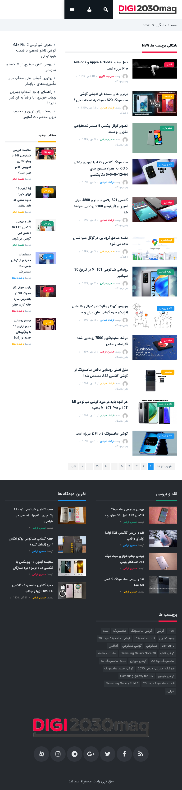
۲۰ (97, 466)
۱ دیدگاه (124, 113)
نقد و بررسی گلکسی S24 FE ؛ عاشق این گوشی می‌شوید (21, 230)
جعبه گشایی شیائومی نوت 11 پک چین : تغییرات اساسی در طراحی (33, 515)
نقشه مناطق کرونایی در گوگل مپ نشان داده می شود (100, 241)
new (171, 630)
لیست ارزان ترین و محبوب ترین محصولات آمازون (34, 114)
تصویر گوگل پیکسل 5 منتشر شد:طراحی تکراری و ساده (101, 129)
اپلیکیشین (166, 240)
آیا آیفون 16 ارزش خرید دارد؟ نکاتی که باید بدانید (22, 197)
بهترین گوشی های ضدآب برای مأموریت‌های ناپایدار (32, 81)
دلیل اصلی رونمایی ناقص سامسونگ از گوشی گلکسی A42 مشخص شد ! (101, 373)
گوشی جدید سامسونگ (118, 668)
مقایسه (168, 96)
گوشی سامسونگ (141, 630)
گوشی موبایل (138, 660)
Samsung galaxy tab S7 (136, 676)
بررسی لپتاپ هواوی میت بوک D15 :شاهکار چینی (124, 559)
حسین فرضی (107, 140)
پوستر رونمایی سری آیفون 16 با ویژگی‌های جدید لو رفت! (22, 329)
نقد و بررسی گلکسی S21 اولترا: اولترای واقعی (124, 535)
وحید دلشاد (18, 278)
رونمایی (168, 202)
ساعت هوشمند (106, 653)
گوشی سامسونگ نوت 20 (114, 638)
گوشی (160, 630)
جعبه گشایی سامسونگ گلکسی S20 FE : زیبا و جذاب (32, 588)
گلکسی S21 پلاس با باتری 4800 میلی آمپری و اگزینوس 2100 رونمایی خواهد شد (100, 206)
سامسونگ (119, 630)
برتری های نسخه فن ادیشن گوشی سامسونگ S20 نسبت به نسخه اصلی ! (101, 97)
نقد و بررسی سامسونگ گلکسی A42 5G (124, 582)
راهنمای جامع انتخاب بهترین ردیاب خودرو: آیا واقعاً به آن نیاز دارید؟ (32, 97)
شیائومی (151, 645)
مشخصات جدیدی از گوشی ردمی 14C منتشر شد (21, 263)
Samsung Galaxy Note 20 (138, 653)
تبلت (105, 630)
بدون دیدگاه (121, 82)
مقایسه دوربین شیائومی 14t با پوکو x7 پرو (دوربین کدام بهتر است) (21, 161)
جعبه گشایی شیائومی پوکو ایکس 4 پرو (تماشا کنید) (31, 541)
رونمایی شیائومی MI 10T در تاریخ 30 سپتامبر (101, 272)
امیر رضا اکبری (106, 76)
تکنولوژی (167, 128)
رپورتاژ (47, 152)
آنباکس (113, 645)
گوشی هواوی (166, 676)
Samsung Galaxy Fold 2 (122, 683)
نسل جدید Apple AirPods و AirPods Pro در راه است (101, 65)
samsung (168, 645)
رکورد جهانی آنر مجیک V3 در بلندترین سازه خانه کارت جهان (21, 296)
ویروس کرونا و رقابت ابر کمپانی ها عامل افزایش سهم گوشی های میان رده (100, 309)
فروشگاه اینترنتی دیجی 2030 (156, 668)
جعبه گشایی (165, 272)
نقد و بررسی (165, 165)
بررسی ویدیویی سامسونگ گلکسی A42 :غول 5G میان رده (124, 512)
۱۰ (106, 466)
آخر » (73, 466)
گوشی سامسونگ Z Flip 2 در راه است (102, 433)
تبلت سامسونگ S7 (113, 660)
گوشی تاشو (167, 653)
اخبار (169, 65)
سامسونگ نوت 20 (162, 660)
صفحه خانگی (166, 25)
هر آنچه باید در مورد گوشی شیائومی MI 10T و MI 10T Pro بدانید (100, 405)
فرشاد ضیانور (107, 108)
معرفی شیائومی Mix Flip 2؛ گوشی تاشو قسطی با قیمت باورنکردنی (34, 50)
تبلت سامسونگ (145, 638)
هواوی (170, 691)
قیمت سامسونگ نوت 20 (158, 683)
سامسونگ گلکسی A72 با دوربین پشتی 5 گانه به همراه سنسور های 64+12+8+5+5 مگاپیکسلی (101, 168)
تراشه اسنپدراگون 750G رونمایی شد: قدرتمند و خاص (102, 341)
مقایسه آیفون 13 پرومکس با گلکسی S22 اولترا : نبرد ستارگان (33, 565)
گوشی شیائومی (132, 645)
